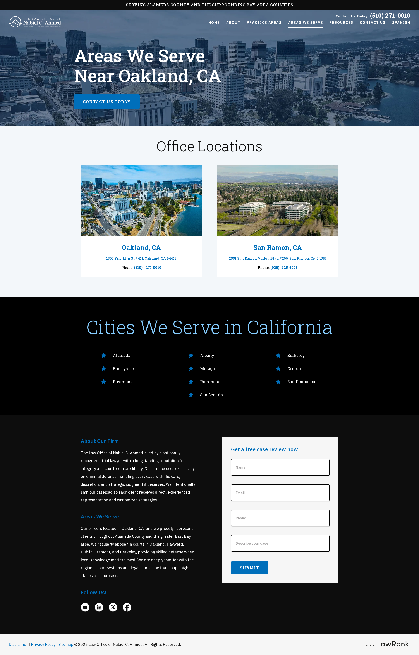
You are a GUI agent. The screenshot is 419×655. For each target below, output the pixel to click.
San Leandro (212, 394)
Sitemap (65, 644)
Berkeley (296, 355)
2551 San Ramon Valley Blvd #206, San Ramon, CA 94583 (278, 258)
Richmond (210, 381)
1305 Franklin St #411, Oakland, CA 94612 (141, 258)
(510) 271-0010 (390, 15)
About (233, 22)
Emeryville (124, 368)
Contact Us (373, 22)
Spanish (401, 22)
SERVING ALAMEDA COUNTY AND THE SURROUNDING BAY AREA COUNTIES (209, 4)
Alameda (121, 355)
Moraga (207, 368)
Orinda (294, 368)
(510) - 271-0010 (147, 267)
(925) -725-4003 (284, 267)
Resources (341, 22)
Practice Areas (264, 22)
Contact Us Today (107, 101)
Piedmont (122, 381)
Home (214, 22)
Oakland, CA (141, 247)
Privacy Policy (43, 644)
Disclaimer (18, 644)
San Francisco (301, 381)
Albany (207, 355)
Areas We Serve (305, 22)
